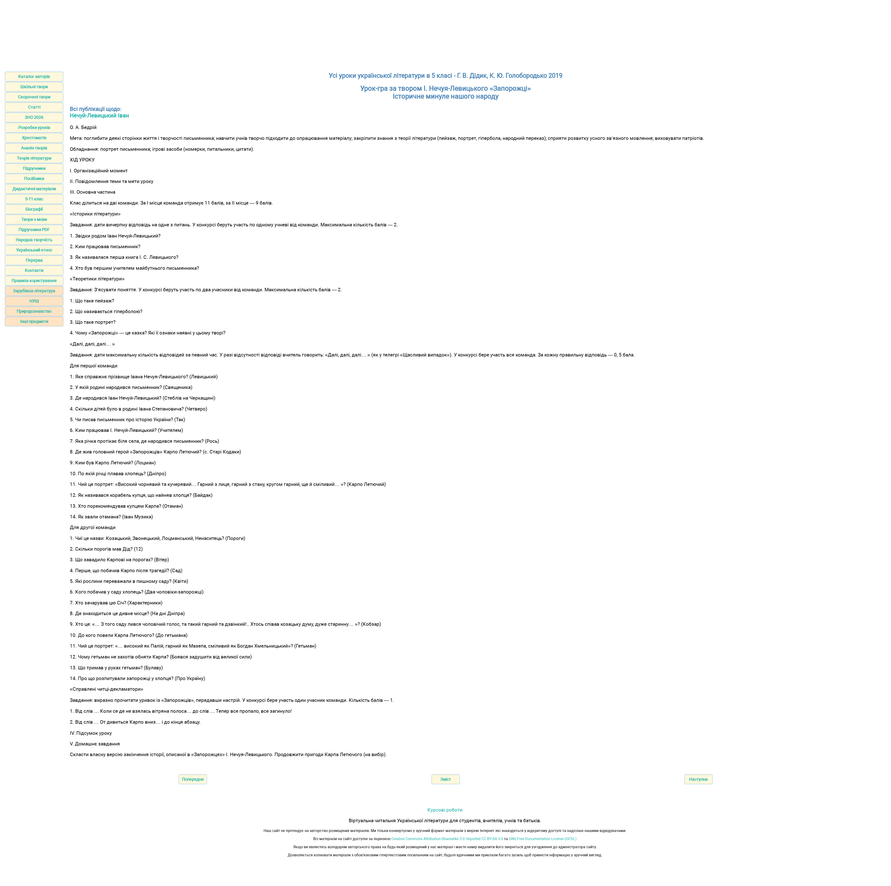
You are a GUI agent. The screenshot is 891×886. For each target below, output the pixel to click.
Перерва (34, 260)
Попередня (193, 779)
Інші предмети (34, 321)
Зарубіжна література (34, 290)
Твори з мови (34, 219)
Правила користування (34, 280)
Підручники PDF (34, 229)
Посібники (34, 178)
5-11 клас (34, 198)
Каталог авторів (34, 76)
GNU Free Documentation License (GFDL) (543, 839)
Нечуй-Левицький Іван (99, 115)
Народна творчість (34, 239)
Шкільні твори (34, 86)
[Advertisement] (445, 34)
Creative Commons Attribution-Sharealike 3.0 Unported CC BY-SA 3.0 (447, 839)
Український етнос (34, 249)
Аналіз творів (34, 147)
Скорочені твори (34, 96)
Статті (34, 107)
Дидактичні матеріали (34, 188)
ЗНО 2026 (34, 117)
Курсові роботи (444, 810)
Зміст (445, 779)
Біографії (34, 209)
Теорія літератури (34, 158)
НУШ (34, 301)
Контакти (34, 270)
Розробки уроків (34, 127)
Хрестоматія (34, 137)
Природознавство (34, 311)
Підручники (34, 168)
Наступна (698, 779)
